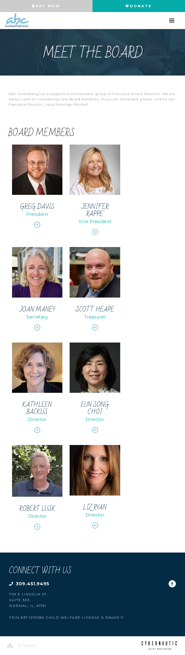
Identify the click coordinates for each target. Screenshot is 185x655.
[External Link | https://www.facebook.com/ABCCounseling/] (172, 582)
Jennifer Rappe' (95, 210)
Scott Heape (95, 309)
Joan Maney (37, 309)
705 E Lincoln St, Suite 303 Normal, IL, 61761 (28, 600)
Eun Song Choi (95, 408)
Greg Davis (37, 206)
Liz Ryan (95, 507)
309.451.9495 (31, 583)
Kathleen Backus (37, 408)
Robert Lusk (37, 508)
